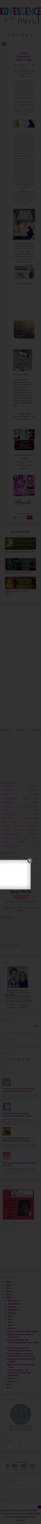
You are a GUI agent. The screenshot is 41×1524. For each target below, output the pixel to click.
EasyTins (11, 889)
